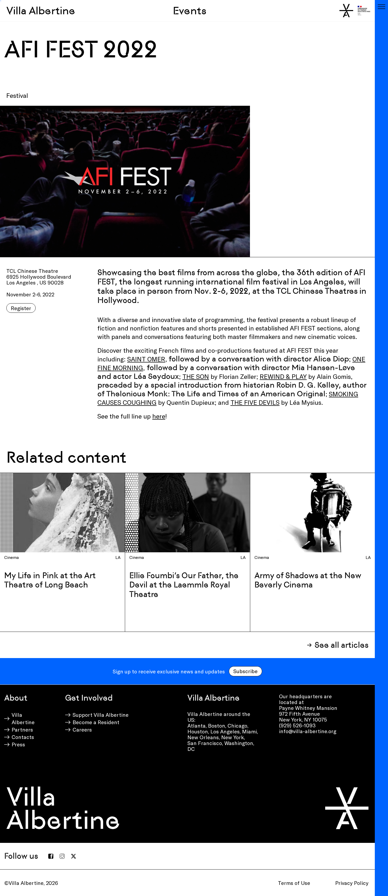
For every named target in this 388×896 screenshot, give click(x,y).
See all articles (341, 645)
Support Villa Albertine (101, 714)
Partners (22, 729)
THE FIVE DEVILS (255, 402)
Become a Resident (96, 722)
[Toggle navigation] (381, 6)
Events (189, 10)
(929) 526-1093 (297, 725)
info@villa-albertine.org (307, 731)
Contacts (23, 737)
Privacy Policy (351, 883)
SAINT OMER (146, 359)
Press (18, 744)
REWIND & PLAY (283, 376)
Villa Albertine (40, 10)
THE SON (195, 376)
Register (21, 308)
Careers (82, 729)
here (158, 416)
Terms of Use (294, 883)
